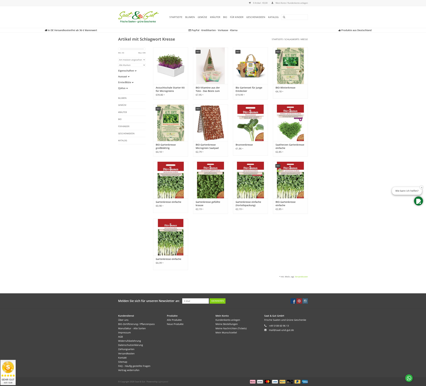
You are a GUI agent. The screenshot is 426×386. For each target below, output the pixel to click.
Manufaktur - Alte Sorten (132, 328)
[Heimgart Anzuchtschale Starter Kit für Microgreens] (170, 65)
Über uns (123, 319)
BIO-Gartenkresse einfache (286, 203)
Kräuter (215, 17)
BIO (225, 17)
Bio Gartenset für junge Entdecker (249, 89)
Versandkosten (301, 276)
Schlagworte (292, 39)
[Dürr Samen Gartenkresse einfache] (170, 180)
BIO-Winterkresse (285, 87)
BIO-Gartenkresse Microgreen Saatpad (207, 146)
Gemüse (202, 17)
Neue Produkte (175, 324)
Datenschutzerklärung (130, 345)
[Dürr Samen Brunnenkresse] (250, 122)
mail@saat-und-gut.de (281, 330)
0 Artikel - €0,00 (260, 2)
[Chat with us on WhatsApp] (409, 378)
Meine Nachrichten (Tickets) (231, 328)
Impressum (124, 332)
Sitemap (122, 361)
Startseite (175, 17)
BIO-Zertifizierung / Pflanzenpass (136, 324)
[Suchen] (283, 17)
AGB (120, 336)
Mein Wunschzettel (226, 332)
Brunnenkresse (244, 144)
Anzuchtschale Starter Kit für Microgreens (170, 89)
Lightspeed (163, 381)
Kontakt (122, 357)
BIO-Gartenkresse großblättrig (166, 146)
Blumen (190, 17)
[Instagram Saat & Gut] (305, 301)
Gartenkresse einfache (168, 201)
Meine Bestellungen (226, 324)
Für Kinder (236, 17)
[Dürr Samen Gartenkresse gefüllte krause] (210, 180)
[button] (418, 201)
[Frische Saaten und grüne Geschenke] (139, 17)
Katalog (273, 17)
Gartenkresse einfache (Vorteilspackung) (248, 203)
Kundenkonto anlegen (227, 319)
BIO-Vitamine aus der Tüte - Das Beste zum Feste (208, 89)
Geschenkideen (255, 17)
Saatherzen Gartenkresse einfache (290, 146)
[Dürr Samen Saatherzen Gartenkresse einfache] (290, 122)
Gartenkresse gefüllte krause (208, 203)
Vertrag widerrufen (128, 370)
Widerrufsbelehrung (129, 340)
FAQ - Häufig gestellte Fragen (134, 366)
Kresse (304, 39)
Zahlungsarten (126, 349)
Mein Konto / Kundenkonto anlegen (291, 2)
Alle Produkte (174, 319)
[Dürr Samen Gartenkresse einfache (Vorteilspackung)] (250, 180)
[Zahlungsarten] (252, 381)
